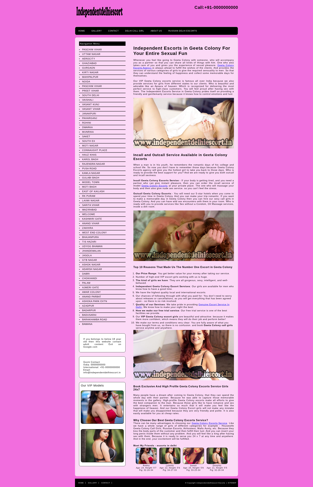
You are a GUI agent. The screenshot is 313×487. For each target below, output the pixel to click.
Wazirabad (89, 209)
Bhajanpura (90, 237)
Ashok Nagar (91, 264)
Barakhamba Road (94, 319)
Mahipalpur (90, 77)
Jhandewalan (91, 251)
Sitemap (232, 483)
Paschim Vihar (92, 49)
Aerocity (88, 58)
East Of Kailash (93, 191)
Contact (113, 31)
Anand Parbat (91, 296)
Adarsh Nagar (92, 269)
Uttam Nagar (91, 54)
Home (81, 31)
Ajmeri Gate (90, 287)
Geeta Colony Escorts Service (209, 423)
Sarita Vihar (90, 205)
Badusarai (89, 315)
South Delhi (90, 95)
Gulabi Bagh (90, 177)
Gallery (96, 31)
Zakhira (87, 228)
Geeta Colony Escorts (155, 185)
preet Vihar (90, 90)
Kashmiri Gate (92, 219)
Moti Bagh (89, 186)
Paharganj (89, 118)
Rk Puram (88, 196)
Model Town (90, 182)
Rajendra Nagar (93, 164)
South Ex (88, 141)
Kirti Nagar (90, 72)
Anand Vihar (90, 223)
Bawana (87, 324)
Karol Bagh (90, 159)
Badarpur (89, 310)
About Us (156, 31)
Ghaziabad (89, 63)
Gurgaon (88, 68)
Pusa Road (89, 168)
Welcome (88, 214)
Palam (86, 283)
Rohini (86, 122)
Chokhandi (89, 278)
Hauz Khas (89, 154)
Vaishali (87, 100)
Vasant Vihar (91, 109)
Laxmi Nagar (90, 200)
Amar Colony (91, 292)
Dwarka (87, 127)
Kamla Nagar (91, 173)
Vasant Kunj (90, 104)
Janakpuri (89, 113)
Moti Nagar (90, 145)
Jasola (87, 255)
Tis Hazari (89, 241)
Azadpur (88, 305)
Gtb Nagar (89, 260)
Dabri (86, 273)
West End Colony (94, 232)
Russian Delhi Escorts (182, 31)
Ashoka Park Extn (94, 301)
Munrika (88, 132)
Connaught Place (94, 150)
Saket (86, 136)
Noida (86, 81)
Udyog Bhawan (92, 246)
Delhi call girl (134, 31)
